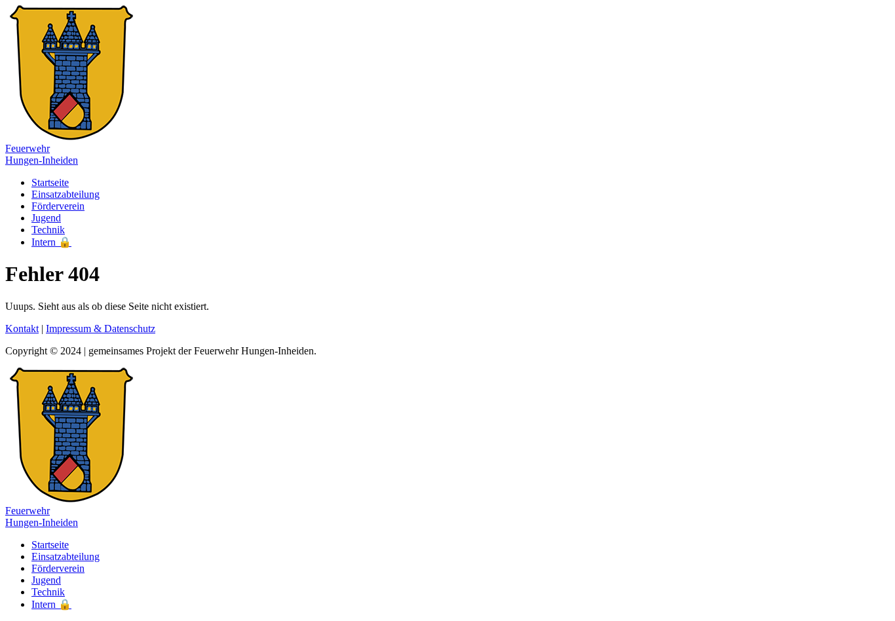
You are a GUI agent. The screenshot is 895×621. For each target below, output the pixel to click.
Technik (48, 229)
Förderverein (58, 206)
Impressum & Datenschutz (100, 328)
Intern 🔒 (51, 242)
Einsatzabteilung (65, 194)
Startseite (50, 182)
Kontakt (22, 328)
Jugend (46, 217)
